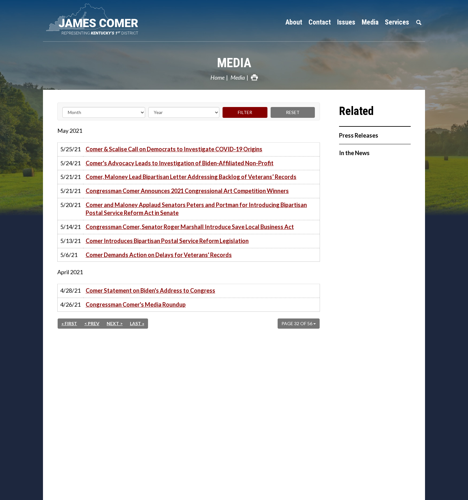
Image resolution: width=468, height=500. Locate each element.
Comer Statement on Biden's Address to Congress (150, 290)
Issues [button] (346, 22)
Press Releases (358, 135)
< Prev (91, 323)
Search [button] (418, 22)
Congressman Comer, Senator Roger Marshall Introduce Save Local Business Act (190, 226)
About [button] (293, 22)
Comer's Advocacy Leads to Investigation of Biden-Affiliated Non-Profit (179, 163)
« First (69, 323)
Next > (115, 323)
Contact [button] (319, 22)
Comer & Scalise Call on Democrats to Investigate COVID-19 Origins (174, 149)
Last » (137, 323)
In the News (354, 152)
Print (254, 77)
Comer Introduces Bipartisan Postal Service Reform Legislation (167, 240)
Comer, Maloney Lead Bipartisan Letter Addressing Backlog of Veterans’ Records (191, 176)
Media (234, 62)
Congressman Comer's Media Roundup (136, 304)
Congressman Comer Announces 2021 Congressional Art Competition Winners (187, 190)
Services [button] (397, 22)
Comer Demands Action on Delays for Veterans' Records (159, 254)
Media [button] (370, 22)
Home (217, 77)
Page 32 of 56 (297, 323)
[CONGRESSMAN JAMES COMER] (97, 19)
